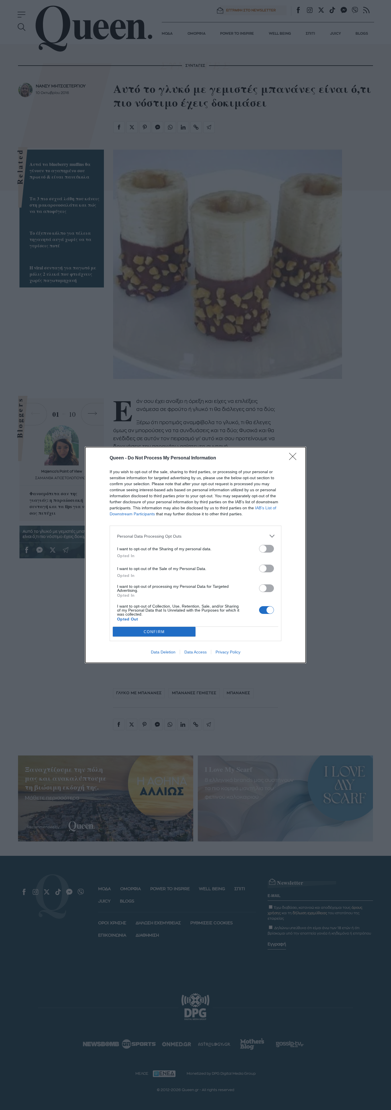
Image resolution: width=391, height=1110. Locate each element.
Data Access (195, 652)
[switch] (266, 549)
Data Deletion (163, 652)
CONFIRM (154, 632)
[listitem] (195, 536)
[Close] (294, 458)
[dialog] (195, 555)
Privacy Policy (228, 652)
